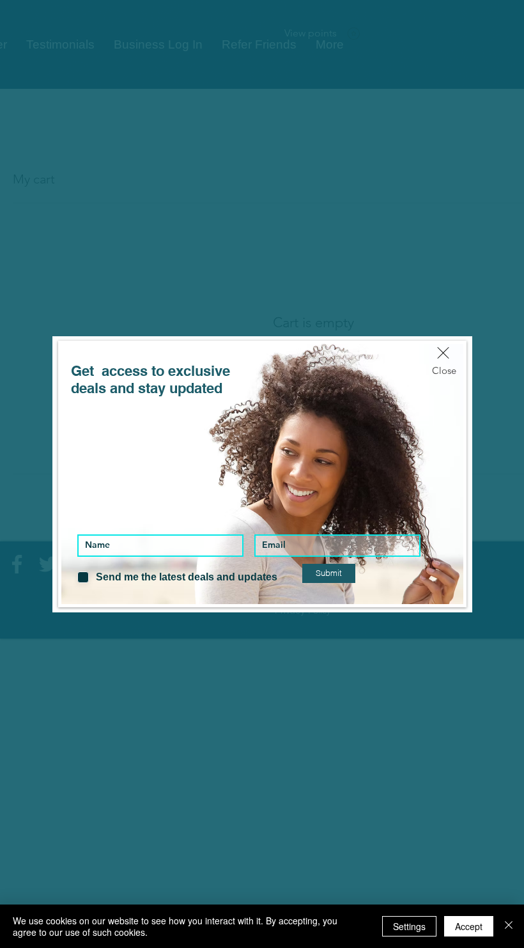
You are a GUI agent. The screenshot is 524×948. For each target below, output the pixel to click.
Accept (468, 926)
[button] (443, 353)
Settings (409, 926)
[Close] (508, 926)
